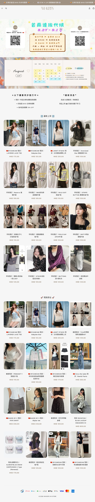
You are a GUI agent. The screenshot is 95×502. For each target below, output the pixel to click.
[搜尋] (6, 8)
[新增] (22, 143)
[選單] (2, 8)
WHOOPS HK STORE (50, 496)
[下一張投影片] (23, 133)
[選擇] (88, 143)
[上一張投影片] (6, 133)
